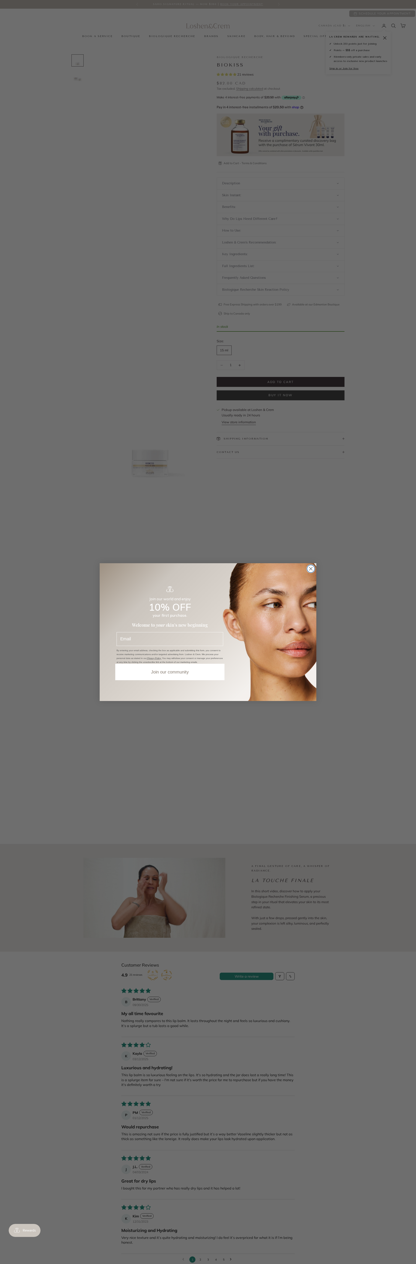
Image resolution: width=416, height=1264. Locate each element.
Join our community (170, 672)
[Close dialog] (311, 569)
